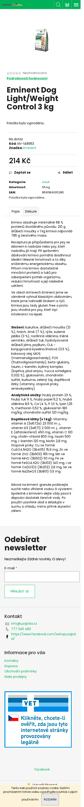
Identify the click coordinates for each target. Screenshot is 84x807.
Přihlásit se (20, 591)
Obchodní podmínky (20, 671)
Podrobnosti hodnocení (27, 78)
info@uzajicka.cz (24, 623)
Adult (46, 182)
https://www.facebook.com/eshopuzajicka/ (43, 636)
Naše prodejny (15, 676)
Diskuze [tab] (31, 211)
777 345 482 (21, 629)
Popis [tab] (16, 211)
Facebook (42, 769)
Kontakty (11, 660)
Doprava (11, 666)
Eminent (29, 148)
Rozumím (50, 799)
